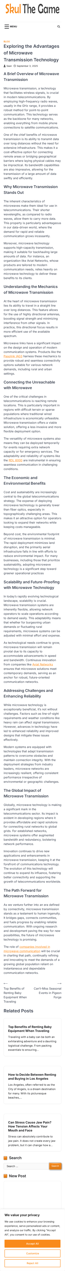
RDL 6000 (15, 460)
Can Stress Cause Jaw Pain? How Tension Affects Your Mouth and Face (29, 1126)
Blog (7, 41)
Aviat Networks (42, 664)
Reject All (32, 1263)
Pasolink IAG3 (13, 356)
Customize (32, 1253)
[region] (32, 1240)
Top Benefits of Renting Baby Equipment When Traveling (30, 1029)
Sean (9, 66)
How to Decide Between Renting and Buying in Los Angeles (32, 1076)
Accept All (32, 1243)
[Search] (58, 26)
